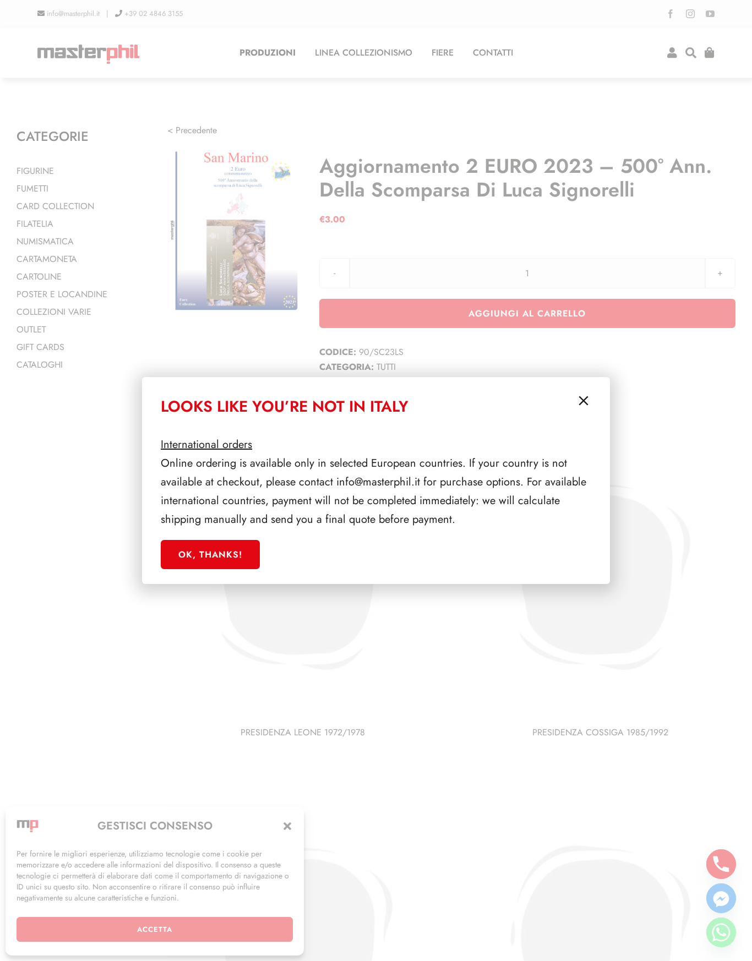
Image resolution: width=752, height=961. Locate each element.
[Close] (583, 401)
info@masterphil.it (378, 482)
